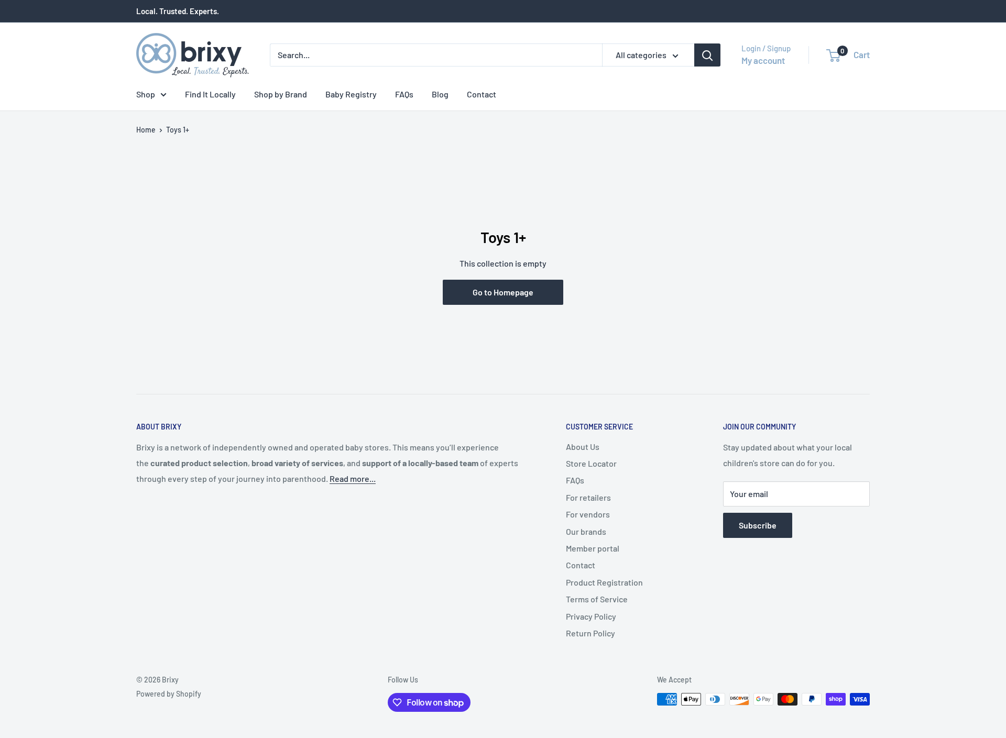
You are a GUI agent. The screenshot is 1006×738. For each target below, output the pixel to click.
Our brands (586, 531)
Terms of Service (597, 599)
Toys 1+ (177, 129)
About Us (582, 446)
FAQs (404, 94)
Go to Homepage (503, 292)
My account (763, 60)
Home (146, 129)
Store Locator (591, 463)
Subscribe (758, 525)
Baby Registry (351, 94)
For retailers (588, 497)
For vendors (588, 514)
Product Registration (604, 582)
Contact (481, 94)
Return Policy (590, 633)
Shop (145, 94)
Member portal (592, 548)
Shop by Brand (280, 94)
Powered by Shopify (168, 693)
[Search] (707, 55)
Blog (440, 94)
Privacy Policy (591, 616)
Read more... (353, 478)
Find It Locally (210, 94)
